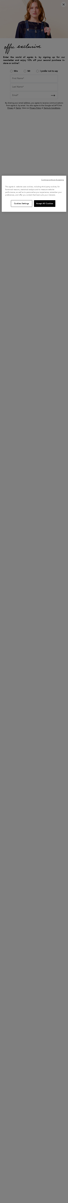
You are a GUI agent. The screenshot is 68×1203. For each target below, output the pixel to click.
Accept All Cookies (44, 203)
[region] (34, 194)
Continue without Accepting (52, 180)
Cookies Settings (21, 203)
